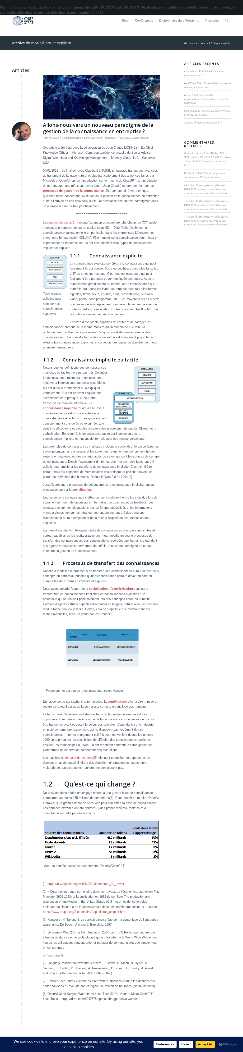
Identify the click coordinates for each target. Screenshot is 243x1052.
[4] (130, 477)
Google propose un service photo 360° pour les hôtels (204, 175)
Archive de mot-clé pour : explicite (41, 43)
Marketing (96, 137)
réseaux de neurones (79, 757)
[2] (109, 227)
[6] (111, 798)
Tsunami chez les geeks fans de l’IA (203, 122)
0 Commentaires (71, 137)
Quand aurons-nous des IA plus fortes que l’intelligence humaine (207, 112)
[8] (97, 808)
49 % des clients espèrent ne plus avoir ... (206, 185)
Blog (215, 43)
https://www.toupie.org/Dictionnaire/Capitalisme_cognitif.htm (84, 912)
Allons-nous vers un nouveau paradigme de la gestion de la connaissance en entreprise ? (98, 128)
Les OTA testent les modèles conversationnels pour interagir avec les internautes (206, 98)
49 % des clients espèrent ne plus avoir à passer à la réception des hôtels (205, 191)
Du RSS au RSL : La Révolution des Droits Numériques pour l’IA (207, 85)
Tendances (109, 137)
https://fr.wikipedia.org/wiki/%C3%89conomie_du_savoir (85, 884)
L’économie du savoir (57, 222)
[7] (56, 803)
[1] (73, 222)
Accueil (205, 43)
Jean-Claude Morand (136, 137)
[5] (96, 757)
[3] (93, 237)
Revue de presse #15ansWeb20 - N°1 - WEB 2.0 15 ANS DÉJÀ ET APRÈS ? (205, 155)
